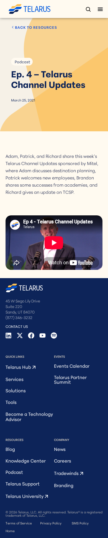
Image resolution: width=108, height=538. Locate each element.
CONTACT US (17, 326)
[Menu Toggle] (100, 9)
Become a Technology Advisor (29, 416)
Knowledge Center (26, 460)
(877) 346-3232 (19, 317)
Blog (10, 449)
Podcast (22, 61)
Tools (11, 402)
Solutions (16, 390)
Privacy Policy (50, 523)
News (60, 449)
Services (15, 379)
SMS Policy (80, 523)
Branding (63, 485)
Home (10, 530)
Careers (62, 460)
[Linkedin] (8, 335)
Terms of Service (19, 523)
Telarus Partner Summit (70, 379)
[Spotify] (54, 335)
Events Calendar (71, 365)
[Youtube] (42, 335)
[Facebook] (31, 335)
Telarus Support (23, 483)
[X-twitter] (20, 335)
